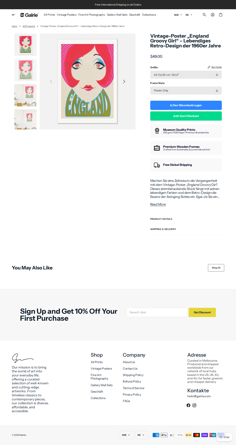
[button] (204, 15)
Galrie (23, 435)
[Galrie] (29, 14)
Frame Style (157, 83)
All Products (28, 26)
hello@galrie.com (199, 396)
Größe (154, 67)
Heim (14, 26)
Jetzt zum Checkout (186, 116)
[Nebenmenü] (16, 15)
